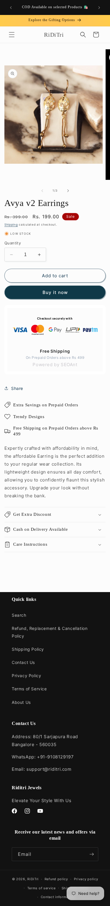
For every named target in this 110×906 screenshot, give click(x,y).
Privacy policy (86, 879)
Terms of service (41, 888)
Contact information (58, 897)
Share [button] (17, 388)
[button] (11, 34)
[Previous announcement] (10, 7)
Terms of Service (29, 688)
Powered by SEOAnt (55, 364)
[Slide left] (42, 190)
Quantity (12, 243)
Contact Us (23, 662)
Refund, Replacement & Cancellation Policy (49, 632)
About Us (21, 702)
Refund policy (56, 879)
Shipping (11, 224)
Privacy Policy (26, 675)
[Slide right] (68, 190)
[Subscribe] (91, 854)
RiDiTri (33, 879)
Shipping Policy (28, 649)
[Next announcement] (99, 7)
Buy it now (55, 292)
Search (19, 615)
